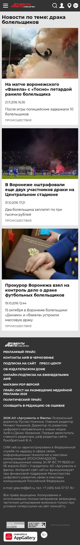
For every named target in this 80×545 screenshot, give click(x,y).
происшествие (18, 120)
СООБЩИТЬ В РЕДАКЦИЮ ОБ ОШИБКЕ (34, 406)
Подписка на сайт (19, 363)
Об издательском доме (24, 369)
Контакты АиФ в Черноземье (28, 358)
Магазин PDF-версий (21, 384)
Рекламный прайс (19, 352)
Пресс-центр (50, 363)
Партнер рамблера (60, 525)
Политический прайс (22, 400)
